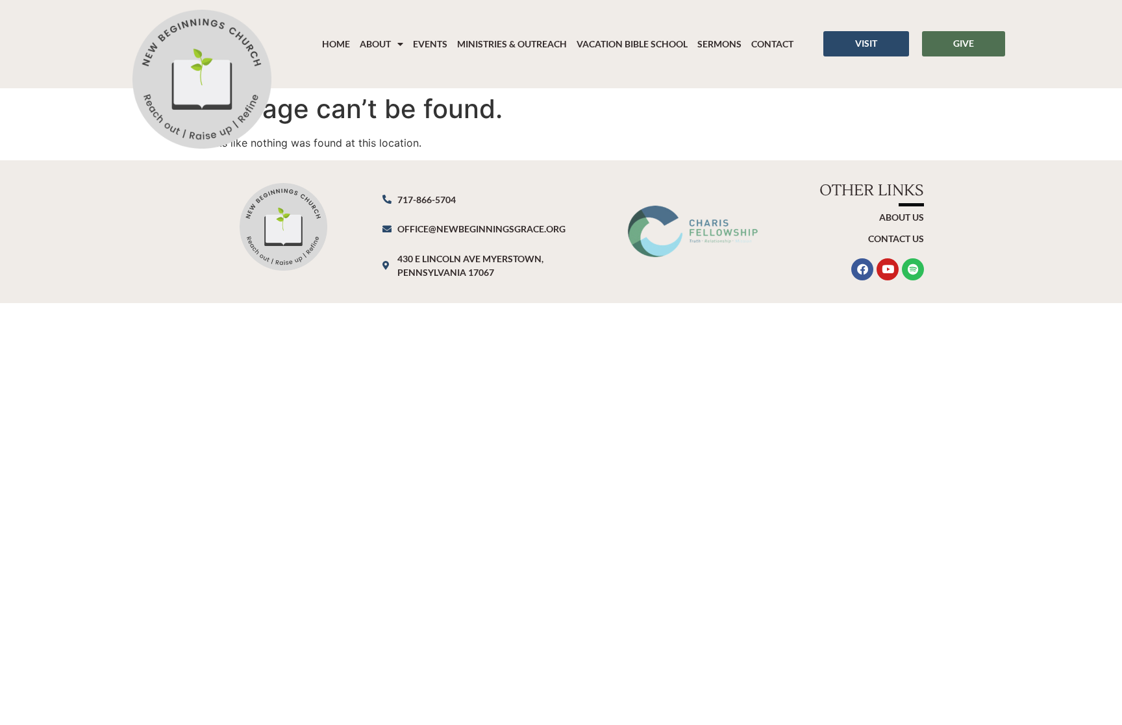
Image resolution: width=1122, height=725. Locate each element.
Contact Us (896, 238)
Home (336, 43)
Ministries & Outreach (512, 43)
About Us (901, 217)
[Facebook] (862, 269)
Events (430, 43)
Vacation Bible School (632, 43)
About (375, 43)
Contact (772, 43)
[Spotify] (913, 269)
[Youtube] (888, 269)
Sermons (719, 43)
